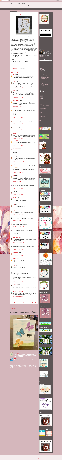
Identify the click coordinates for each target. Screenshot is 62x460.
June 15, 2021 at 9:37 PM (18, 249)
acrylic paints (41, 104)
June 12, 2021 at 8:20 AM (18, 154)
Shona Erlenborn (16, 237)
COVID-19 (12, 364)
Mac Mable (15, 216)
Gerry (14, 156)
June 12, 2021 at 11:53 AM (18, 172)
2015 (41, 98)
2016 (41, 97)
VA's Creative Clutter (18, 3)
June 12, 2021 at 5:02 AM (18, 138)
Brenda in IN (15, 148)
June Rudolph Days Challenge (45, 77)
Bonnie (14, 133)
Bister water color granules (42, 108)
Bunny (14, 126)
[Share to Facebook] (23, 68)
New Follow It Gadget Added (44, 84)
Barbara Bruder (16, 100)
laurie (14, 265)
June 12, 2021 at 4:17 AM (18, 130)
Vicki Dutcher (16, 252)
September (42, 70)
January (42, 91)
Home (24, 302)
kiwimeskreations (16, 108)
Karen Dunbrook (16, 271)
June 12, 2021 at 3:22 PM (18, 194)
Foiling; (40, 113)
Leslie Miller (15, 228)
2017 (41, 96)
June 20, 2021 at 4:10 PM (18, 269)
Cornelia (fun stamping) (18, 291)
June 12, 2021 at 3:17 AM (18, 123)
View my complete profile (42, 56)
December (42, 67)
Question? (42, 76)
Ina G (14, 204)
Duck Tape (40, 112)
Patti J (14, 81)
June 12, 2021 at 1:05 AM (18, 117)
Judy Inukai (15, 140)
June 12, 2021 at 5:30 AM (18, 145)
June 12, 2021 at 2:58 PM (18, 188)
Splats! (40, 121)
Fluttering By (13, 308)
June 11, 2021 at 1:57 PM (18, 79)
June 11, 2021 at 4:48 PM (18, 97)
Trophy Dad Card (43, 83)
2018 (41, 95)
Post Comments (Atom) (27, 306)
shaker (40, 120)
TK (13, 244)
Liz (13, 191)
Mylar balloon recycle (42, 117)
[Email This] (20, 68)
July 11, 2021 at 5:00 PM (18, 296)
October (42, 69)
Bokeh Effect (41, 109)
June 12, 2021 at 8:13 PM (18, 208)
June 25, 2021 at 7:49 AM (18, 288)
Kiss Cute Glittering (42, 116)
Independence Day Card (44, 78)
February (42, 90)
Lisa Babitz (15, 284)
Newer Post (13, 302)
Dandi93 (14, 258)
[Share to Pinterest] (24, 68)
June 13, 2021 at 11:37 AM (18, 220)
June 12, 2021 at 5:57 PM (18, 202)
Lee (14, 222)
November (42, 68)
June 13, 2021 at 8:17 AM (18, 214)
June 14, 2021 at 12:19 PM (18, 242)
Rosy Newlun (15, 164)
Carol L (14, 74)
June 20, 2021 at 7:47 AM (18, 263)
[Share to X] (22, 68)
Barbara (14, 183)
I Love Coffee (16, 358)
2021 (41, 66)
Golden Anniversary (43, 79)
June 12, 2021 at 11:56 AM (18, 181)
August (42, 71)
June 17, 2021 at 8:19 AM (18, 255)
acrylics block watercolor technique (44, 105)
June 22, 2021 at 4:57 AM (18, 281)
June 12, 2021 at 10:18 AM (18, 161)
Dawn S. (14, 197)
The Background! (43, 85)
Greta (14, 210)
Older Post (34, 302)
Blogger (37, 458)
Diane (14, 120)
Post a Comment (15, 298)
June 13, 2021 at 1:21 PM (18, 234)
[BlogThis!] (21, 68)
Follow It (45, 34)
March (42, 89)
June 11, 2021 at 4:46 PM (18, 87)
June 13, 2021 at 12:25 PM (18, 226)
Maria (14, 175)
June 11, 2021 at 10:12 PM (18, 106)
